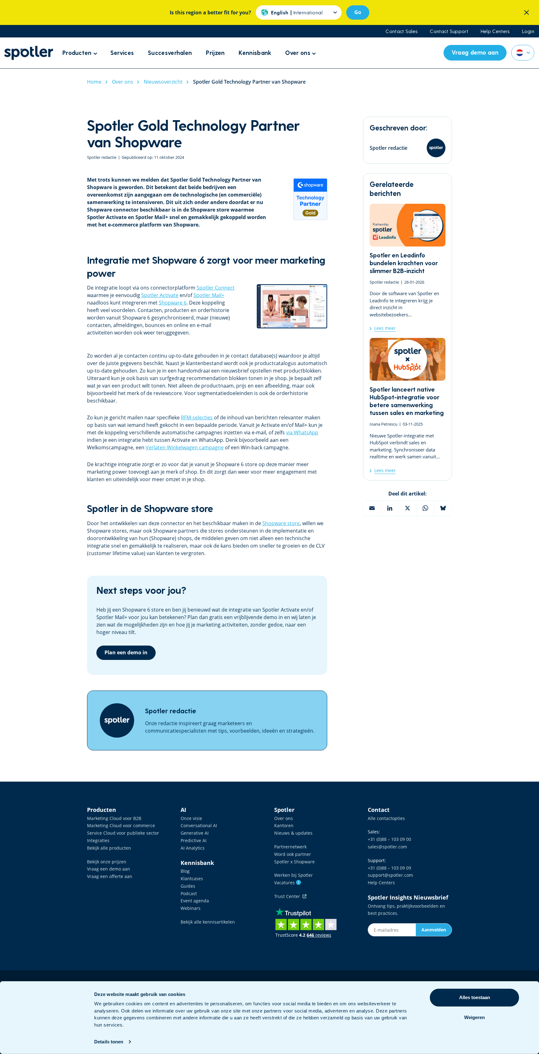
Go (357, 12)
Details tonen (108, 1041)
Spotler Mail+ (208, 295)
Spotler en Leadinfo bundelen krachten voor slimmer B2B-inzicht (407, 268)
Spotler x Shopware (294, 862)
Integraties (98, 840)
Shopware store (281, 523)
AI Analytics (193, 848)
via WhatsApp (302, 432)
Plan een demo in (126, 652)
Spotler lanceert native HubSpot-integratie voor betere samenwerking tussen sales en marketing (407, 406)
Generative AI (195, 833)
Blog (185, 871)
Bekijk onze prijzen (106, 862)
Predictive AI (193, 840)
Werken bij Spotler (293, 875)
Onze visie (191, 818)
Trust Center (288, 896)
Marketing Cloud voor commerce (121, 825)
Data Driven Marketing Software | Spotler (28, 53)
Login (528, 31)
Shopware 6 (173, 302)
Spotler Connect (216, 287)
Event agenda (195, 901)
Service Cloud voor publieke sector (123, 833)
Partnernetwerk (290, 847)
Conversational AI (199, 825)
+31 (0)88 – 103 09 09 (389, 868)
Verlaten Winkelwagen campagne (185, 447)
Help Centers (495, 31)
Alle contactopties (386, 818)
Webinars (191, 908)
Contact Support (449, 31)
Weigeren (474, 1017)
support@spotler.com (390, 875)
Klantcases (192, 878)
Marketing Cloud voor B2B (114, 818)
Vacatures (286, 883)
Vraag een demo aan (108, 869)
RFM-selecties (197, 417)
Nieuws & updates (293, 833)
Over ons (283, 818)
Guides (188, 886)
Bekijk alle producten (109, 848)
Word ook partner (292, 854)
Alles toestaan (474, 997)
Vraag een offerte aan (109, 876)
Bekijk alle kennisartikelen (208, 922)
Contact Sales (401, 31)
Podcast (189, 893)
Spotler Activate (159, 295)
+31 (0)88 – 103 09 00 (389, 839)
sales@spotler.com (387, 847)
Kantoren (284, 825)
